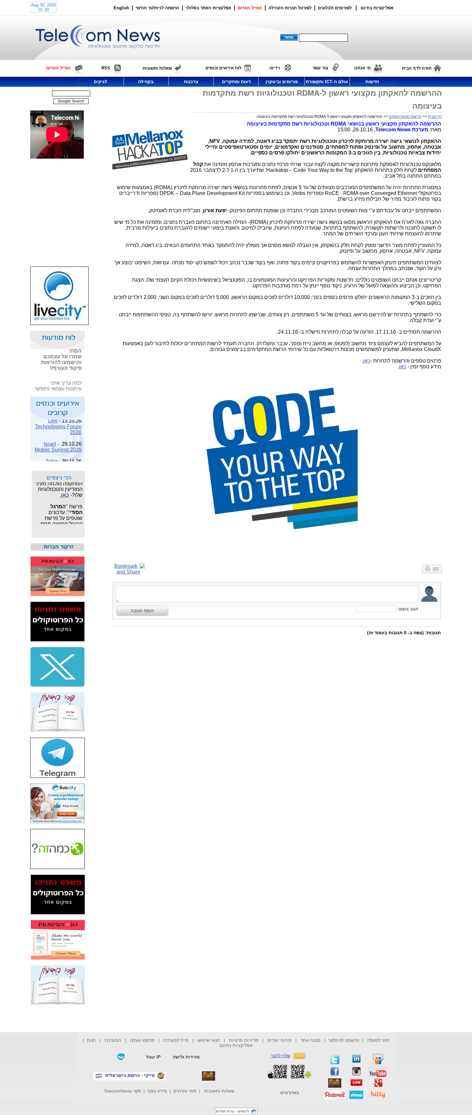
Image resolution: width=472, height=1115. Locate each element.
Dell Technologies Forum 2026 (58, 422)
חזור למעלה (378, 1040)
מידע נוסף (157, 1090)
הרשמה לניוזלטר (343, 1040)
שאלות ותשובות (219, 1090)
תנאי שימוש (208, 1040)
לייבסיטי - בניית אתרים (232, 1111)
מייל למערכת (175, 1040)
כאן (366, 361)
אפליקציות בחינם (236, 1045)
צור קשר (320, 68)
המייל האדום (250, 7)
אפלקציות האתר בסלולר (208, 7)
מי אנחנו (362, 68)
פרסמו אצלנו (143, 1040)
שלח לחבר (280, 1055)
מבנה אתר (310, 1040)
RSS (105, 68)
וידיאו (274, 68)
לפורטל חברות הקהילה (289, 7)
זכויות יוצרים (279, 1040)
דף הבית (435, 116)
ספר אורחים (185, 1090)
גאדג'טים (289, 1092)
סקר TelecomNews (122, 1090)
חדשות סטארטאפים (405, 116)
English (121, 7)
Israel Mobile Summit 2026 (58, 443)
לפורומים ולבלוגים (335, 7)
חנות (91, 1040)
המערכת (113, 1040)
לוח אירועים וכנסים (223, 68)
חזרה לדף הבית (417, 68)
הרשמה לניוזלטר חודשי (157, 7)
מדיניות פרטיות (243, 1040)
